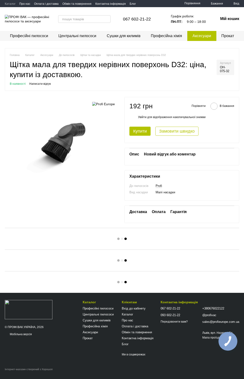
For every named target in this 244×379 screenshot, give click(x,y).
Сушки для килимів (124, 36)
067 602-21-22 (137, 19)
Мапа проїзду (211, 337)
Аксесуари (202, 36)
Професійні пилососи (29, 36)
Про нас (24, 3)
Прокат (227, 36)
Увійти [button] (142, 117)
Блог (133, 3)
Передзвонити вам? (174, 321)
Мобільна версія (20, 334)
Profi (159, 186)
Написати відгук (40, 83)
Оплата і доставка (46, 3)
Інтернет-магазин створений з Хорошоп (29, 369)
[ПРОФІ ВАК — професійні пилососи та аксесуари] (28, 309)
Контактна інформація (110, 3)
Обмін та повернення (77, 3)
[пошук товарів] (107, 19)
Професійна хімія (166, 36)
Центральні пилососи (77, 36)
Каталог (10, 3)
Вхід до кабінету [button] (134, 308)
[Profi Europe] (103, 103)
